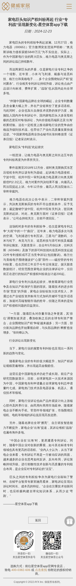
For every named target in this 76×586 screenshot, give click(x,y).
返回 (38, 520)
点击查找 (41, 570)
